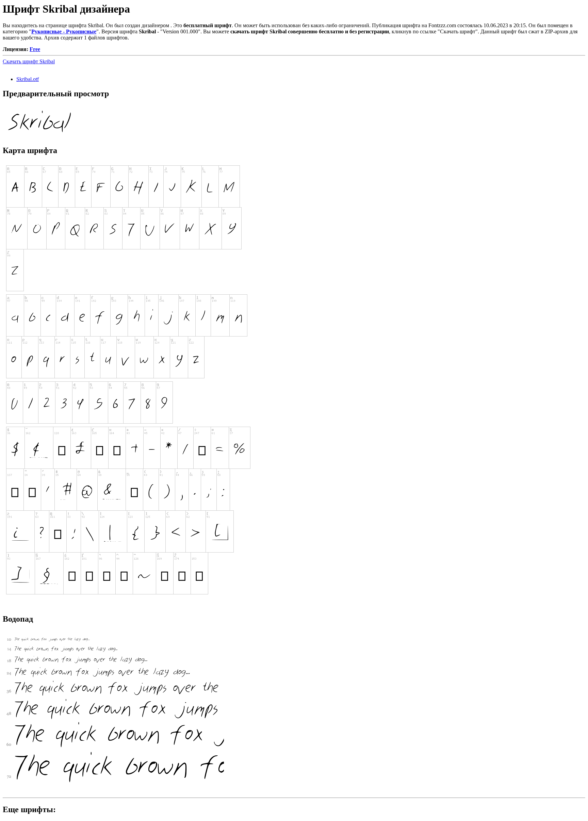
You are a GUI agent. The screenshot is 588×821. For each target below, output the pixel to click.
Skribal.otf (27, 79)
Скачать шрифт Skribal (29, 61)
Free (35, 49)
